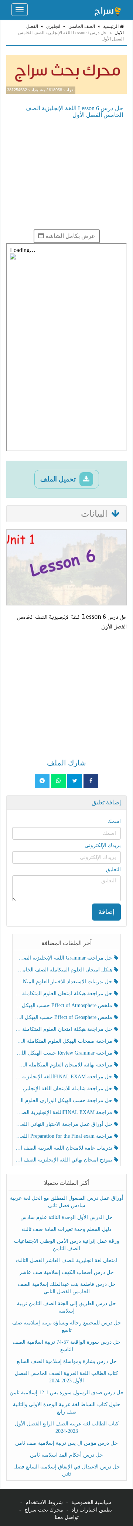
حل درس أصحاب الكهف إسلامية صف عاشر (66, 1272)
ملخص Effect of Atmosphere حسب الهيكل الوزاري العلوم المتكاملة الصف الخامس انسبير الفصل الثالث (64, 1005)
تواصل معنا (67, 1517)
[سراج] (107, 9)
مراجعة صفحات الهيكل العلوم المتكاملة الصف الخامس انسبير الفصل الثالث (64, 1041)
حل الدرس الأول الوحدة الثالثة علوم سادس (66, 1217)
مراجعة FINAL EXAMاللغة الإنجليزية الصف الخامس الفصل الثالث (64, 1112)
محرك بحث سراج (43, 1510)
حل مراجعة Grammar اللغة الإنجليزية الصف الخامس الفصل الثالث (64, 958)
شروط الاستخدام (44, 1502)
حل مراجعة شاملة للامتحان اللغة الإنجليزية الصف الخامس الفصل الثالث (64, 1088)
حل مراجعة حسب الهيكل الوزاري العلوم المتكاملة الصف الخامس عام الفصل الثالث (64, 1100)
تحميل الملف (59, 479)
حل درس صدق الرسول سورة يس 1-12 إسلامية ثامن (67, 1392)
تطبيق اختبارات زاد (92, 1510)
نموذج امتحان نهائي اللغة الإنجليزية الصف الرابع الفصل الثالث (64, 1160)
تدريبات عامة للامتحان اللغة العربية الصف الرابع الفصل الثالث (64, 1148)
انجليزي (53, 26)
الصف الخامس (81, 26)
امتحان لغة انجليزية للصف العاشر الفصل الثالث (66, 1260)
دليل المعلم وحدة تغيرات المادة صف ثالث (66, 1229)
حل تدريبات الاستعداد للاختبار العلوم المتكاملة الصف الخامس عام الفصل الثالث (64, 981)
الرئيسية (111, 26)
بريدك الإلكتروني (103, 845)
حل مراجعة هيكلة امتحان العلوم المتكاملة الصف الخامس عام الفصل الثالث (64, 1029)
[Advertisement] (66, 175)
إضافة (106, 911)
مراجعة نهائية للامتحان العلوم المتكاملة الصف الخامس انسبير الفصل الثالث (64, 1065)
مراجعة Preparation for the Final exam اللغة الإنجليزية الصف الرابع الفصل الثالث (64, 1136)
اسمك (114, 821)
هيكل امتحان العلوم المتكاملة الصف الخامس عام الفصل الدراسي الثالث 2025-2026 (64, 970)
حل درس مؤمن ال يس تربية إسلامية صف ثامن (66, 1443)
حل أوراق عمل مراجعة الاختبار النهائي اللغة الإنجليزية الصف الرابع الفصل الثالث (64, 1124)
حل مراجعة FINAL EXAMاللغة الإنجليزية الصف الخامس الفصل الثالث (64, 1076)
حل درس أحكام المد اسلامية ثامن (66, 1455)
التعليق (113, 869)
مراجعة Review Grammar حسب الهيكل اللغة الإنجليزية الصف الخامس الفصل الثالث (64, 1053)
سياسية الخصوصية (91, 1502)
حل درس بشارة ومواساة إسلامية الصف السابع (67, 1361)
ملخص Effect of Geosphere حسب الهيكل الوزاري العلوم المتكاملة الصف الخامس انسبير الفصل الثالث (64, 1017)
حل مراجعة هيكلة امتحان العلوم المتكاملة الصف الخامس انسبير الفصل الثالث (64, 993)
